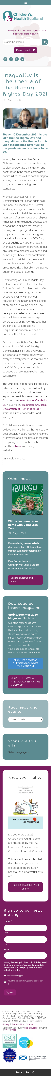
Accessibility (18, 1024)
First (6, 933)
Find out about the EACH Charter (25, 887)
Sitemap (30, 1024)
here (18, 446)
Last (6, 944)
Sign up (10, 992)
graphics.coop (31, 1028)
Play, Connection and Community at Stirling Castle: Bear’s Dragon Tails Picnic (23, 565)
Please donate (23, 50)
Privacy (6, 1024)
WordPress (10, 1030)
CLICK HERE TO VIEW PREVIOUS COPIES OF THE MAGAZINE (25, 682)
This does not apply (15, 976)
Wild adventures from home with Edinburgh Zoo (23, 525)
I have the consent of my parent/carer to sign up (25, 982)
